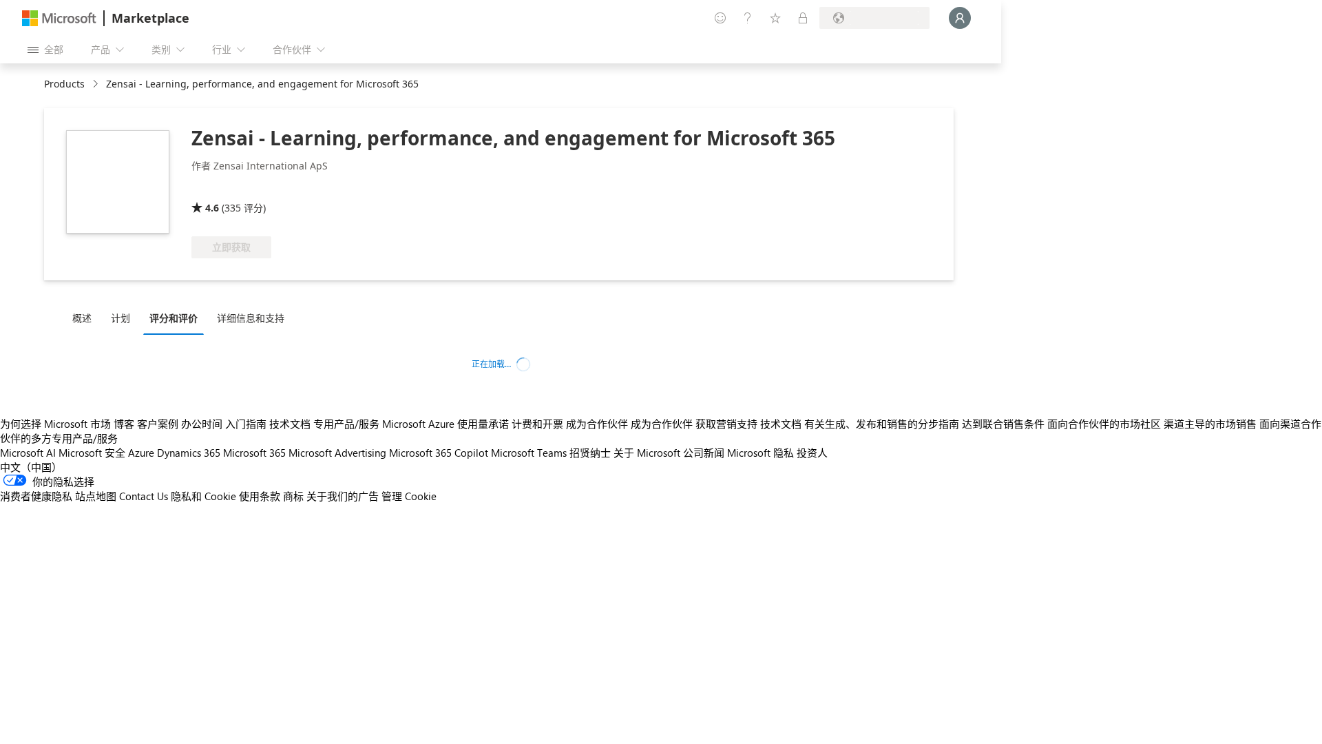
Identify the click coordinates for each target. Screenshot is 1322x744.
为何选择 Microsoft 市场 (55, 424)
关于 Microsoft (646, 452)
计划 (120, 317)
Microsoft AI (28, 452)
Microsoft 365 (254, 452)
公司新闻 (703, 452)
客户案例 (157, 424)
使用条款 (259, 496)
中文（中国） (31, 467)
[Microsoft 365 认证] (242, 188)
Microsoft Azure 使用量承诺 (445, 424)
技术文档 (290, 424)
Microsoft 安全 (92, 452)
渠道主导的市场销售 (1210, 424)
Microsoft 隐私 (760, 452)
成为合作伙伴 (597, 424)
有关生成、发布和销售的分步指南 (881, 424)
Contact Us (143, 496)
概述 (82, 317)
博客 (124, 424)
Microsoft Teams (529, 452)
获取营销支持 (726, 424)
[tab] (85, 317)
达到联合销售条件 (1003, 424)
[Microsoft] (59, 18)
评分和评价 (173, 317)
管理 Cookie (409, 496)
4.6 (212, 207)
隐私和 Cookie (203, 496)
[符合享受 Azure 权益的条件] (448, 188)
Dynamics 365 (188, 452)
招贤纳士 (590, 452)
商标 (293, 496)
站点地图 (95, 496)
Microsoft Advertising (337, 452)
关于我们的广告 (342, 496)
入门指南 (245, 424)
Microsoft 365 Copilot (438, 452)
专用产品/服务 (346, 424)
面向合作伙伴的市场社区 (1104, 424)
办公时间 (201, 424)
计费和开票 (537, 424)
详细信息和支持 (250, 317)
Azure (141, 452)
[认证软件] (343, 188)
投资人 (812, 452)
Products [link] (64, 83)
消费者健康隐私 (36, 496)
